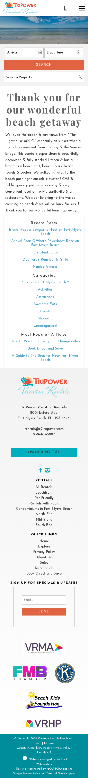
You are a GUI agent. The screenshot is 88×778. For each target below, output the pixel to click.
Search (44, 65)
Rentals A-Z (44, 752)
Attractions (45, 297)
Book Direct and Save (45, 348)
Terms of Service (56, 773)
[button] (82, 8)
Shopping (45, 318)
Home (44, 541)
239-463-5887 (44, 434)
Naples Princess (45, 267)
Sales (44, 562)
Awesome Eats (45, 304)
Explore (44, 546)
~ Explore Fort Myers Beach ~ (45, 282)
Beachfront (44, 492)
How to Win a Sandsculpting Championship (45, 341)
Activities (45, 289)
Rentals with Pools (44, 503)
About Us (44, 557)
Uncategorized (45, 326)
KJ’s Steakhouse (45, 252)
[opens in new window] (40, 471)
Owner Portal (44, 452)
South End (44, 525)
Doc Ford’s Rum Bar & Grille (45, 259)
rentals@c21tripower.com (44, 429)
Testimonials (44, 568)
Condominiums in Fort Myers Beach (44, 509)
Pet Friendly (44, 498)
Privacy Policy (44, 552)
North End (44, 514)
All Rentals (44, 487)
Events (45, 311)
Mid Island (44, 519)
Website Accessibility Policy (34, 748)
